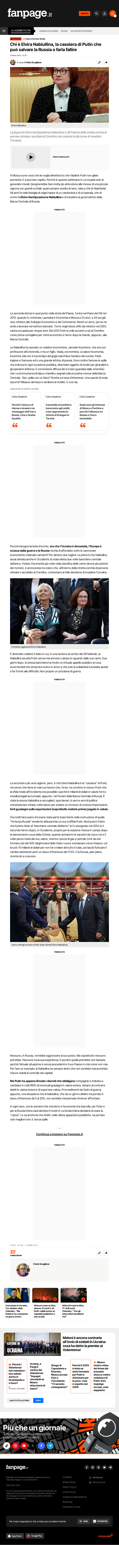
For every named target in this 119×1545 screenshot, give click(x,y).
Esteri (12, 1245)
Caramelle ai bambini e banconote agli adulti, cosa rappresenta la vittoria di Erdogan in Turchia (59, 411)
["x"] (32, 1445)
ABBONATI (84, 13)
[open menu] (4, 31)
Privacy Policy (70, 1487)
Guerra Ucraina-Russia (35, 39)
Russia (64, 31)
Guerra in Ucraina (48, 31)
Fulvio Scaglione (33, 62)
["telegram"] (50, 1445)
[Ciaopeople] (105, 1536)
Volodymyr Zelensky (82, 31)
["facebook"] (41, 1445)
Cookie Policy (69, 1492)
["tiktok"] (6, 1445)
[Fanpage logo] (26, 13)
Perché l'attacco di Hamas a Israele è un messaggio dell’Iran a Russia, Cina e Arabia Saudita (24, 411)
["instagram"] (15, 1445)
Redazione (68, 1502)
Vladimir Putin (21, 30)
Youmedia (67, 1477)
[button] (106, 62)
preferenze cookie (72, 1507)
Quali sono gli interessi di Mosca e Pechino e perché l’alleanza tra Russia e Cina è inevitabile (92, 411)
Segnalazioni (69, 1482)
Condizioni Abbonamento (75, 1497)
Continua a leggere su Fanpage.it (59, 1134)
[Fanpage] (17, 1467)
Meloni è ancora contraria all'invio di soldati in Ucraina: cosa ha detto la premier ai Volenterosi (84, 1344)
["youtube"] (24, 1445)
